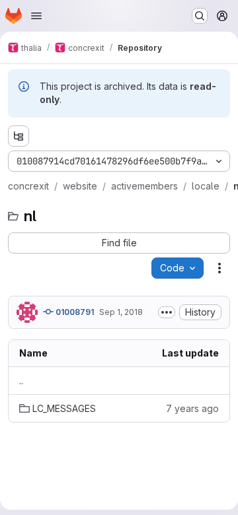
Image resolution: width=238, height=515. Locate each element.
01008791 (74, 312)
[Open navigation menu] (36, 15)
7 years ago (192, 408)
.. (21, 380)
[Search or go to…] (200, 16)
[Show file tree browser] (18, 136)
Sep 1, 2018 (121, 312)
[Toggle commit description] (166, 312)
